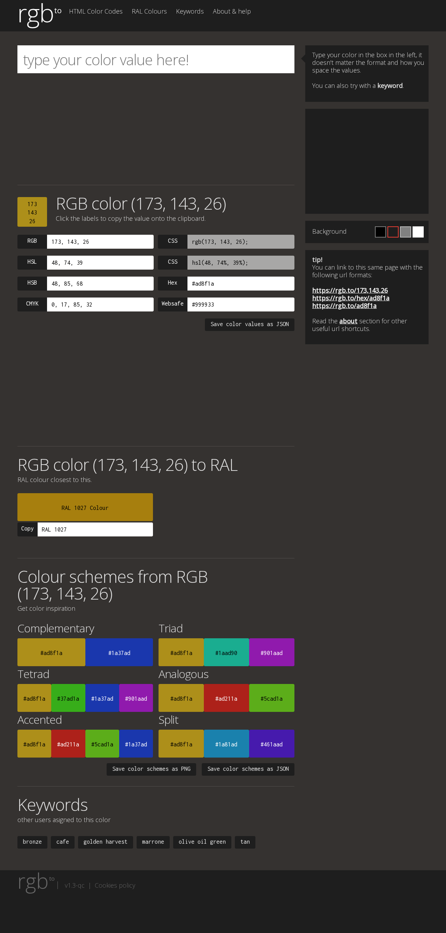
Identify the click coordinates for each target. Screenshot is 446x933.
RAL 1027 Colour (85, 508)
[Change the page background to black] (380, 232)
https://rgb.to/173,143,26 (350, 290)
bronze (32, 841)
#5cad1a (272, 698)
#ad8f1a (51, 653)
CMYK (32, 303)
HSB (32, 282)
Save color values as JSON (249, 324)
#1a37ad (119, 653)
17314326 (32, 212)
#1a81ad (226, 744)
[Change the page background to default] (393, 232)
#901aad (272, 653)
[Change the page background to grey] (405, 232)
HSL (32, 261)
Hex (172, 282)
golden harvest (106, 841)
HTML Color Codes (96, 11)
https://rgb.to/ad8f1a (344, 305)
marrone (153, 841)
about (348, 321)
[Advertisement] (155, 129)
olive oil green (202, 841)
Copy (27, 528)
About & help (232, 11)
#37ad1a (68, 698)
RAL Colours (149, 11)
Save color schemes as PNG (151, 769)
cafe (62, 841)
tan (245, 841)
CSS (172, 241)
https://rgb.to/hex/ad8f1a (351, 298)
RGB (32, 241)
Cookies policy (115, 885)
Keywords (190, 11)
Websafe (173, 303)
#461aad (272, 744)
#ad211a (226, 698)
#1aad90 (226, 653)
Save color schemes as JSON (248, 769)
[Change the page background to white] (418, 232)
